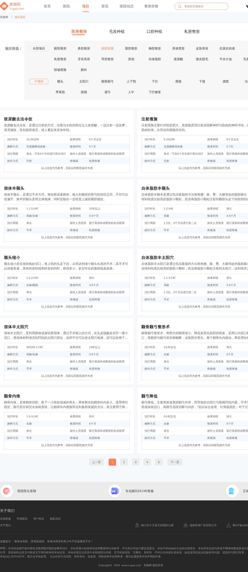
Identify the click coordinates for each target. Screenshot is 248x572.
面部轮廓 (107, 48)
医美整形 (79, 31)
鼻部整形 (84, 48)
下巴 (155, 81)
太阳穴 (84, 81)
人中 (131, 92)
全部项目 (39, 48)
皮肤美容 (202, 48)
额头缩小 (12, 257)
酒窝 (226, 81)
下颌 (202, 81)
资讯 (104, 6)
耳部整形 (107, 59)
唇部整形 (131, 48)
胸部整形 (155, 48)
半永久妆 (226, 59)
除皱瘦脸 (60, 69)
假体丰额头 (14, 188)
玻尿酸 (178, 59)
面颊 (84, 92)
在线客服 (5, 518)
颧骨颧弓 (107, 81)
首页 (47, 6)
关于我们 (5, 525)
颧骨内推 (12, 396)
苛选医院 (22, 518)
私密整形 (192, 31)
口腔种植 (154, 31)
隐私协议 (55, 518)
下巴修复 (155, 92)
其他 (131, 59)
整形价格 (151, 6)
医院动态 (127, 6)
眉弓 (107, 92)
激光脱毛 (202, 59)
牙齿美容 (84, 59)
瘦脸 (178, 81)
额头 (60, 81)
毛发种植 (117, 31)
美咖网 (4, 17)
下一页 (174, 462)
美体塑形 (178, 48)
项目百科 (20, 17)
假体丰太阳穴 (16, 327)
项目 (85, 6)
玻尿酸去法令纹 (18, 119)
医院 (66, 6)
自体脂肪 (155, 59)
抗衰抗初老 (227, 48)
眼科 (84, 69)
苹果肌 (60, 92)
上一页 (96, 462)
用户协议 (38, 518)
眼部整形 (60, 48)
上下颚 (131, 81)
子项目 (39, 81)
